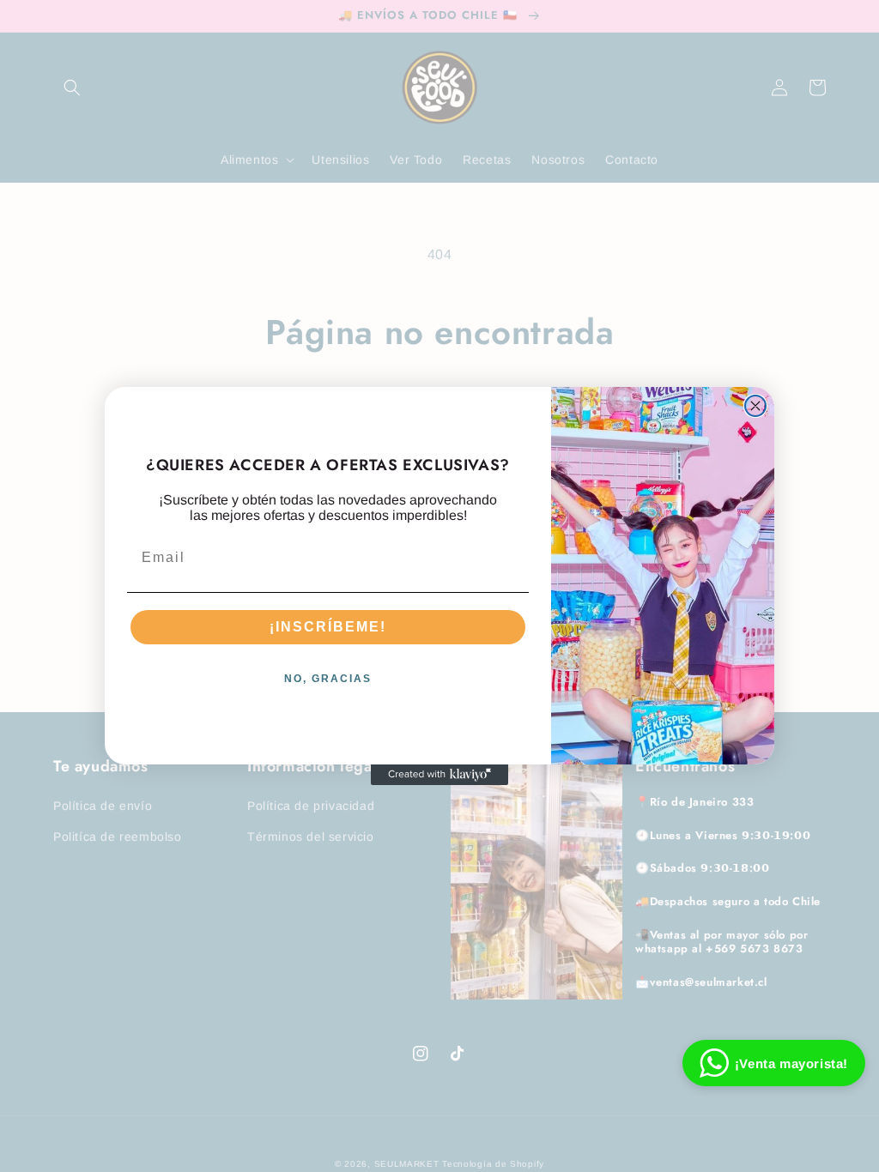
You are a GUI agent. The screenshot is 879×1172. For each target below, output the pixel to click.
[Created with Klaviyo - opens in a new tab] (439, 774)
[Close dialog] (755, 406)
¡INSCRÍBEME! (328, 626)
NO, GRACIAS (328, 679)
